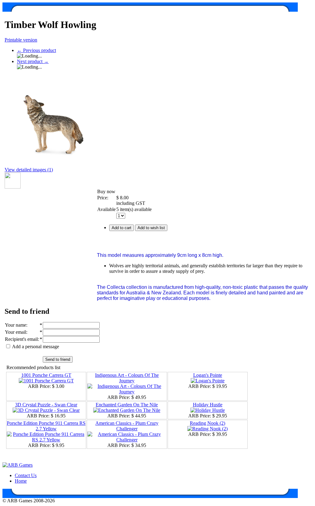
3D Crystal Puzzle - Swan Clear (46, 404)
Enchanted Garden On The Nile (127, 404)
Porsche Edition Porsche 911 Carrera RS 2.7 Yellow (46, 425)
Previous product (36, 50)
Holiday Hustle (207, 404)
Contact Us (26, 475)
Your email (15, 332)
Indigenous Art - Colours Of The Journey (127, 378)
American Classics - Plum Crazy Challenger (126, 425)
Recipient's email (21, 339)
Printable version (21, 39)
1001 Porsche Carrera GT (46, 375)
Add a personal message (35, 346)
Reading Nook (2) (207, 423)
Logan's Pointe (207, 375)
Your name (15, 325)
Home (21, 481)
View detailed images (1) (29, 169)
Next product (33, 61)
